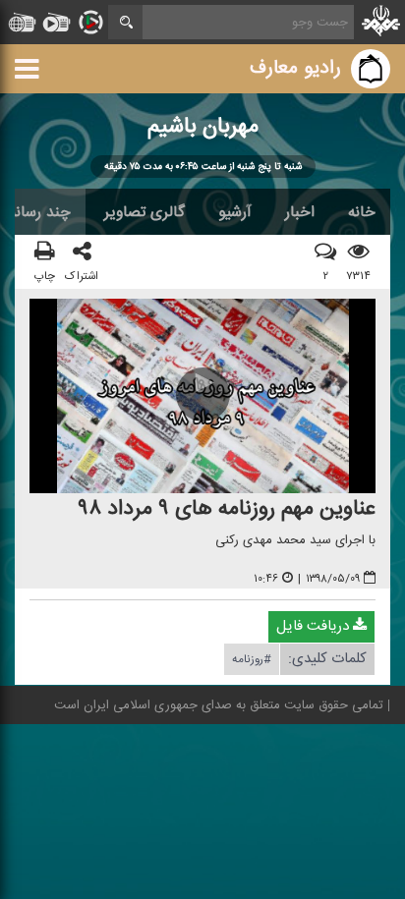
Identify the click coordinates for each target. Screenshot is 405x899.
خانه (362, 212)
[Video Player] (202, 397)
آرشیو (235, 212)
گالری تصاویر (144, 212)
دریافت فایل (314, 627)
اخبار (300, 212)
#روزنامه (251, 660)
